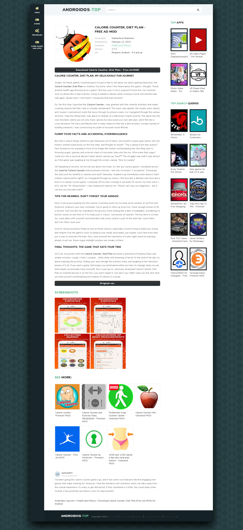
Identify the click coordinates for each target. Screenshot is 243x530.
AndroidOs (81, 10)
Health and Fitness (121, 45)
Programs (37, 35)
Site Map (113, 516)
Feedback (138, 516)
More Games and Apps (37, 47)
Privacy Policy (125, 516)
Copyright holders (152, 516)
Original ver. (107, 283)
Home (37, 13)
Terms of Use (169, 516)
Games (37, 24)
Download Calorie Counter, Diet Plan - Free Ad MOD (107, 70)
